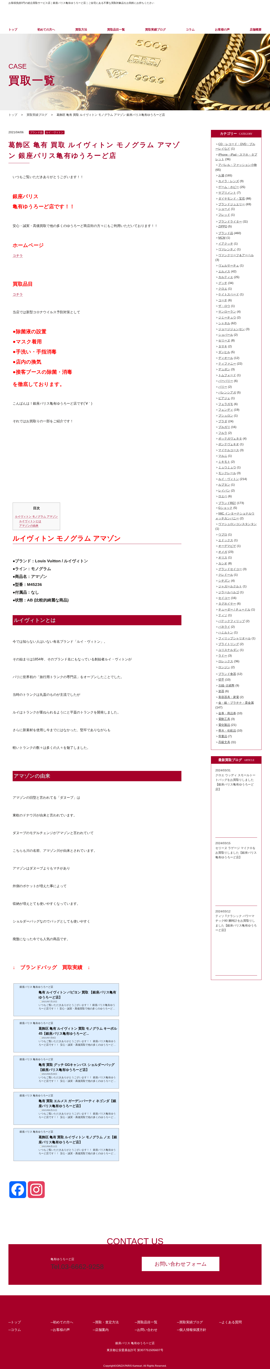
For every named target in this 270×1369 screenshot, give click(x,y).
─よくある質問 (230, 1322)
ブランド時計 (227, 503)
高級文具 (224, 742)
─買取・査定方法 (106, 1322)
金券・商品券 (227, 713)
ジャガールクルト (230, 586)
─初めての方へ (62, 1322)
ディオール (225, 358)
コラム (190, 29)
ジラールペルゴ (228, 592)
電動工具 (224, 719)
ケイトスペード (228, 294)
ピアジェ (224, 398)
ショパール (225, 334)
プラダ (222, 421)
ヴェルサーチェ (228, 265)
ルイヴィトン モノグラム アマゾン (36, 516)
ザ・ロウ (224, 306)
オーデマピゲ (227, 546)
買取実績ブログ (155, 29)
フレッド (224, 214)
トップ (12, 29)
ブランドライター (230, 221)
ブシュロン (225, 415)
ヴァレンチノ (227, 249)
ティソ (222, 615)
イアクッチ (225, 243)
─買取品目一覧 (146, 1322)
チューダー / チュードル (234, 609)
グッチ (222, 283)
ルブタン (224, 484)
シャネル (224, 323)
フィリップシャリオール (234, 638)
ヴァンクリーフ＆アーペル (236, 255)
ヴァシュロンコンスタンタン (237, 524)
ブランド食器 (227, 674)
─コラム (14, 1330)
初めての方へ (46, 29)
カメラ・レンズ (228, 181)
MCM (221, 237)
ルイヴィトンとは (30, 521)
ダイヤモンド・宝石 (231, 198)
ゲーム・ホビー (228, 187)
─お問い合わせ (146, 1330)
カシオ (222, 563)
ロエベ (222, 496)
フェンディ (225, 409)
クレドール (225, 574)
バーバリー (225, 381)
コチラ (18, 255)
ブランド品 (36, 132)
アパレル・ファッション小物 (237, 165)
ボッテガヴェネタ (230, 438)
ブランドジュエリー (231, 204)
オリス (222, 557)
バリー (222, 386)
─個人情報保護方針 (191, 1330)
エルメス (224, 271)
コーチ (222, 300)
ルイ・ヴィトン (54, 132)
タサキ (222, 346)
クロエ (222, 288)
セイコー (224, 598)
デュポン (224, 369)
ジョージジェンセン (231, 329)
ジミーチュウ (227, 317)
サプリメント (227, 192)
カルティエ (225, 277)
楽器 (221, 691)
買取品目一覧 (116, 29)
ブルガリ (224, 427)
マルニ (222, 455)
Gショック (225, 507)
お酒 (221, 175)
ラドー (222, 655)
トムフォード (227, 375)
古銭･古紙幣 (226, 685)
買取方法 (81, 29)
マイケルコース (228, 450)
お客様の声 (222, 29)
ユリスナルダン (228, 650)
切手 (221, 679)
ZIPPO (222, 226)
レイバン (224, 490)
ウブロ (222, 534)
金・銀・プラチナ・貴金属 (236, 702)
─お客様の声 (60, 1330)
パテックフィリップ (231, 621)
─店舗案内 (101, 1330)
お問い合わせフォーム (181, 1264)
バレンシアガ (227, 392)
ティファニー (227, 363)
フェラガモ (225, 404)
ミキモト (224, 461)
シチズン (224, 580)
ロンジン (224, 667)
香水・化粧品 (227, 730)
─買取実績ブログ (190, 1322)
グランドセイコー (230, 569)
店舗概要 (256, 29)
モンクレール (227, 473)
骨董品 (222, 736)
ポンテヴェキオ (228, 444)
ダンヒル (224, 352)
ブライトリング (228, 644)
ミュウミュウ (227, 467)
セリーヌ (224, 340)
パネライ (224, 626)
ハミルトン (225, 632)
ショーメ (224, 209)
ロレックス (225, 661)
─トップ (14, 1322)
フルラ (222, 433)
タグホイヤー (227, 603)
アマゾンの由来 (28, 525)
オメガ (222, 551)
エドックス (225, 540)
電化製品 (224, 724)
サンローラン (227, 311)
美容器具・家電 (228, 697)
